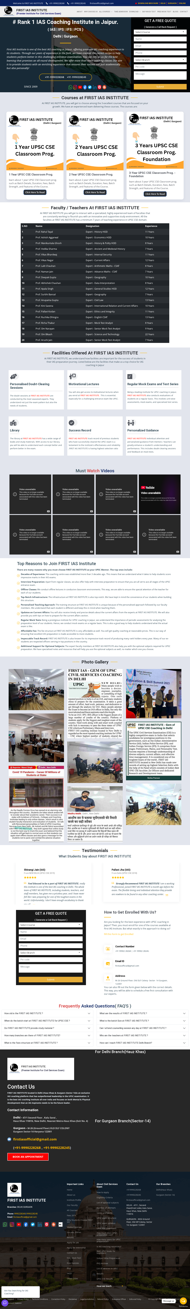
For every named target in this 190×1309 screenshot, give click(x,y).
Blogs (175, 12)
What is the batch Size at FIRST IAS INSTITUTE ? (124, 1020)
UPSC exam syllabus (106, 1223)
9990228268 (19, 1214)
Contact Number (125, 946)
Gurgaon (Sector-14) (165, 1195)
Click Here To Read (35, 192)
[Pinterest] (46, 1224)
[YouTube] (18, 1224)
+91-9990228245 (78, 3)
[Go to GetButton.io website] (183, 1306)
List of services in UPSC (107, 1269)
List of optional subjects (108, 1203)
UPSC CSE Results (105, 1279)
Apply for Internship (76, 1248)
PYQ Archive (102, 1263)
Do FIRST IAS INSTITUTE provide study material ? (29, 1028)
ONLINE (182, 3)
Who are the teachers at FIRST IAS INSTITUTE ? (124, 1035)
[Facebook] (25, 1224)
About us (71, 1195)
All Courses (72, 1210)
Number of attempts (106, 1208)
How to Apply (103, 1192)
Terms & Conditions (40, 1299)
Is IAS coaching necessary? (109, 1247)
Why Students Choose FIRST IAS (80, 1221)
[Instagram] (11, 1224)
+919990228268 (133, 1190)
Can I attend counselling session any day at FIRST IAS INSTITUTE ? (133, 1028)
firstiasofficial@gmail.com (102, 3)
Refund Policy (103, 1299)
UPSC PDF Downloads (106, 1228)
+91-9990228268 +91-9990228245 (65, 77)
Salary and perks (104, 1213)
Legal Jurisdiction (87, 1299)
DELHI (163, 3)
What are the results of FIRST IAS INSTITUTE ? (123, 1013)
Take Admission (121, 12)
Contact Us (72, 1253)
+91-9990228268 (56, 3)
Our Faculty (72, 1205)
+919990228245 (133, 1195)
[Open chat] (4, 1303)
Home (69, 1190)
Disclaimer (73, 1299)
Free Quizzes (73, 1263)
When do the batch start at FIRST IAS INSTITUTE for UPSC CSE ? (37, 1020)
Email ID (119, 961)
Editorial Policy (135, 1299)
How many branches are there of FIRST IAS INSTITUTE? (32, 1035)
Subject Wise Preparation (108, 1258)
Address (120, 975)
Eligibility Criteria (105, 1198)
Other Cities (72, 1279)
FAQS (69, 1273)
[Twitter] (32, 1224)
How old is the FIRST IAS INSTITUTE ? (23, 1013)
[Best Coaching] (60, 1224)
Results (70, 1237)
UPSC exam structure (106, 1218)
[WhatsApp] (5, 1224)
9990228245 (32, 1214)
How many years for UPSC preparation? (109, 1240)
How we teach (104, 1286)
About (80, 12)
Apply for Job (73, 1243)
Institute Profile (74, 1200)
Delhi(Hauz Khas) (164, 1190)
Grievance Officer (119, 1299)
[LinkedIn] (39, 1224)
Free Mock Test (164, 12)
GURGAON (172, 3)
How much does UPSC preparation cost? (107, 1234)
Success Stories (74, 1232)
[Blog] (53, 1224)
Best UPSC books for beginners (106, 1252)
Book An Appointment (28, 1156)
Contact (184, 12)
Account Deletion (14, 1303)
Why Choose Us (91, 12)
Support (10, 1299)
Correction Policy (58, 1299)
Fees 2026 (71, 1215)
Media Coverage (74, 1227)
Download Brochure (148, 3)
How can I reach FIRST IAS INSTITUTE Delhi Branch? (126, 1043)
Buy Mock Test (149, 12)
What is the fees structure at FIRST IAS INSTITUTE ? (31, 1043)
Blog (69, 1268)
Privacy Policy (23, 1299)
